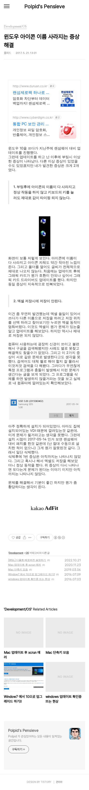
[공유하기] (24, 537)
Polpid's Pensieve (44, 6)
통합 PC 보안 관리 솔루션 (31, 124)
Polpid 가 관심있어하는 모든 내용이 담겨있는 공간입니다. (35, 738)
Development (16, 552)
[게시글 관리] (30, 537)
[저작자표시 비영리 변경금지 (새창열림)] (59, 537)
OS (27, 552)
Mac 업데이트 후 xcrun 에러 (24, 564)
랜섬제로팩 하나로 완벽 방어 (31, 92)
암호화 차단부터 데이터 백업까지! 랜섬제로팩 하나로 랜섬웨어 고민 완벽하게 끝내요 (31, 101)
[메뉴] (6, 6)
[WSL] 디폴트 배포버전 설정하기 (27, 560)
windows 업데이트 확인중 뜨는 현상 (29, 579)
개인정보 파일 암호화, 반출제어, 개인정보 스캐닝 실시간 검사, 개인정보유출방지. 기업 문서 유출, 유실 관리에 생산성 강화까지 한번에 (31, 132)
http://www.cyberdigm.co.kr (33, 117)
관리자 (59, 782)
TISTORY (46, 782)
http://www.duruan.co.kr (30, 86)
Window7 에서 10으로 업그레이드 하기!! (31, 574)
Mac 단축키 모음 (18, 569)
